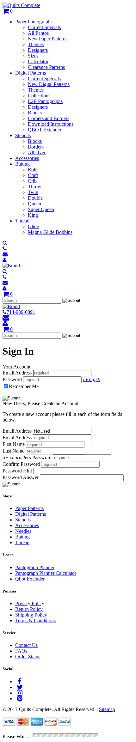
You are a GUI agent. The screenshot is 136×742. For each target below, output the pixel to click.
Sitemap (107, 709)
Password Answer (21, 477)
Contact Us (26, 645)
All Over (37, 152)
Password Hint (17, 470)
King (33, 215)
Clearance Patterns (46, 67)
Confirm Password (21, 464)
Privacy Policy (29, 603)
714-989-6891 (21, 312)
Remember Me (24, 386)
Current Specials (44, 27)
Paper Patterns (29, 508)
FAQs (21, 651)
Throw (34, 186)
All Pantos (38, 33)
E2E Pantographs (45, 101)
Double (35, 198)
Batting (22, 164)
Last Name (13, 450)
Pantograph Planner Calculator (45, 573)
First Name (14, 444)
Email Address (17, 372)
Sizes (33, 55)
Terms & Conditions (35, 620)
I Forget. (91, 379)
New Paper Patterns (47, 38)
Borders (36, 146)
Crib (32, 181)
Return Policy (29, 609)
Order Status (27, 656)
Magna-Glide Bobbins (50, 232)
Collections (39, 95)
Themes (36, 44)
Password (12, 379)
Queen (34, 203)
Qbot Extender (30, 578)
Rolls (33, 169)
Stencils (23, 135)
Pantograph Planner (34, 567)
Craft (33, 175)
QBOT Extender (44, 129)
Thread (22, 220)
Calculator (38, 61)
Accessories (27, 158)
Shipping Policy (31, 614)
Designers (38, 50)
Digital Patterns (30, 73)
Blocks (35, 112)
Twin (33, 192)
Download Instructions (50, 124)
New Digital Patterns (49, 84)
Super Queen (41, 209)
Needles (23, 531)
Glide (33, 226)
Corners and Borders (48, 118)
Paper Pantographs (34, 21)
